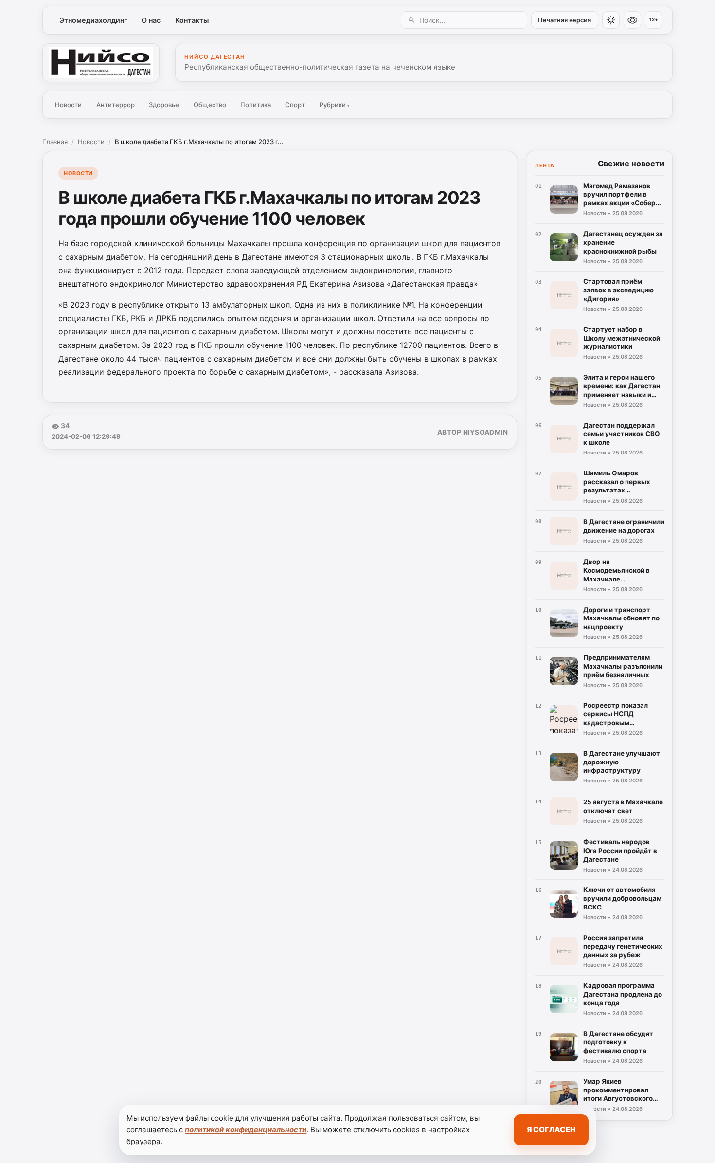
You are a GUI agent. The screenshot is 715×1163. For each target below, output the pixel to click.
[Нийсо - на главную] (101, 62)
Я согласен (551, 1129)
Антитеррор (115, 105)
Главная (55, 141)
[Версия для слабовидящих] (632, 20)
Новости (68, 105)
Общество (210, 105)
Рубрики (335, 105)
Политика (255, 105)
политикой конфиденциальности (245, 1129)
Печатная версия (564, 20)
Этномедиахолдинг (93, 20)
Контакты (192, 20)
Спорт (295, 105)
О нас (151, 20)
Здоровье (164, 105)
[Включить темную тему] (611, 20)
